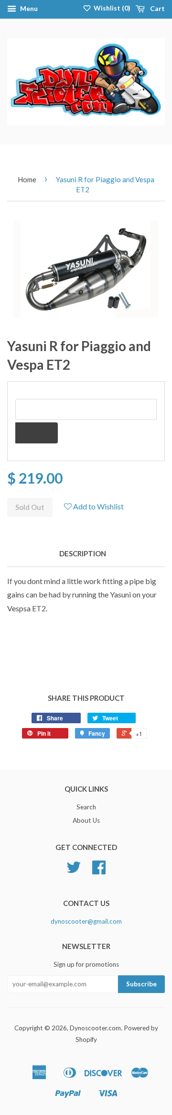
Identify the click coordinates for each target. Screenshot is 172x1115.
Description (82, 553)
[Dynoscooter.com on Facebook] (99, 870)
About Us (86, 820)
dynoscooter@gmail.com (86, 921)
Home (27, 179)
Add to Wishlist (98, 506)
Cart (157, 8)
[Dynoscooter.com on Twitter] (73, 870)
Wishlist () (111, 8)
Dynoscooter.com (95, 1028)
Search (86, 807)
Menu (28, 8)
